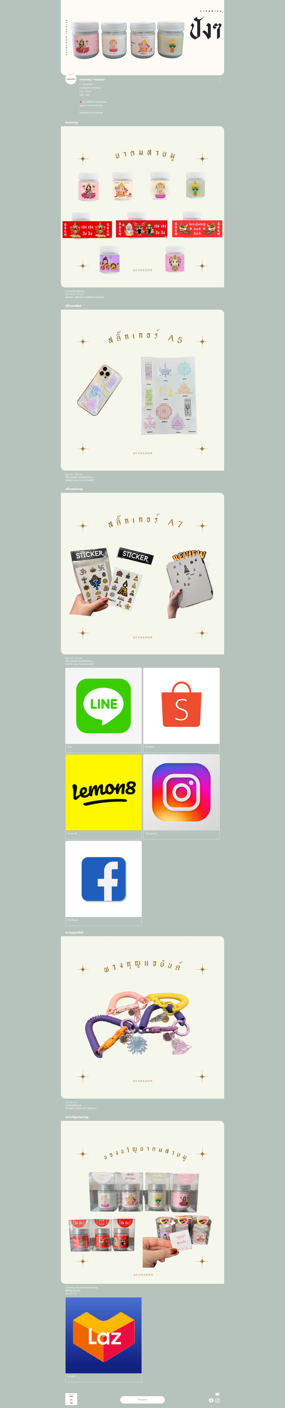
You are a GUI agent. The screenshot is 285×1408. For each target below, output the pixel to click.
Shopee (142, 1399)
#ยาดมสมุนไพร (96, 112)
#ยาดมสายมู (84, 112)
